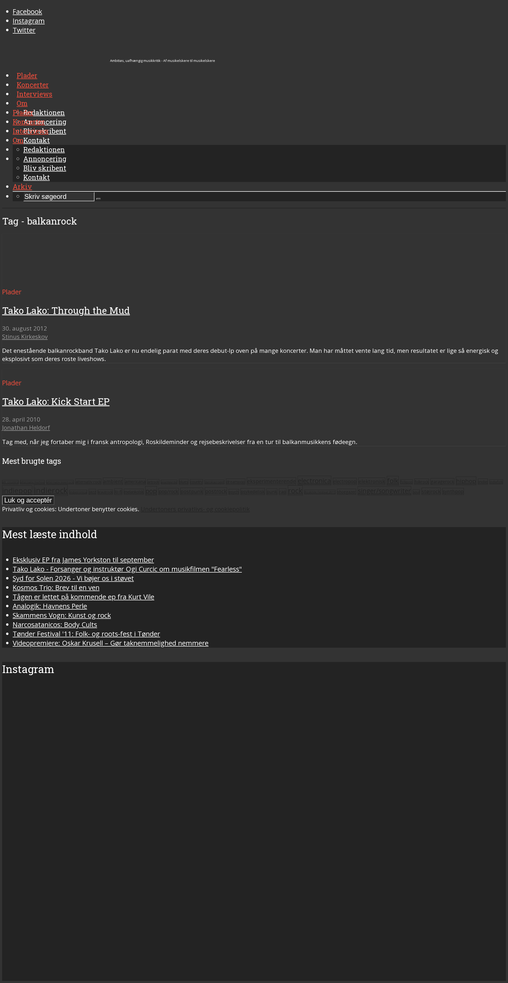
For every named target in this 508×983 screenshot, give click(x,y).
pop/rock (168, 491)
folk (392, 480)
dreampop (235, 481)
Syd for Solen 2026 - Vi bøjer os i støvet (73, 578)
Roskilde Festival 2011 (320, 492)
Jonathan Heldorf (26, 427)
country (196, 481)
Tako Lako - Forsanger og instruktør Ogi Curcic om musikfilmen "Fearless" (127, 569)
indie (483, 481)
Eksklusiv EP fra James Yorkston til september (83, 559)
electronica (314, 480)
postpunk (191, 491)
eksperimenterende (271, 481)
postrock (216, 491)
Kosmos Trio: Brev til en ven (56, 587)
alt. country (10, 482)
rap (282, 492)
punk (272, 492)
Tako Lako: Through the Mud (66, 310)
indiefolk (496, 482)
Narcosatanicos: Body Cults (55, 624)
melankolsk (133, 491)
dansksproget (214, 482)
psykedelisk (253, 491)
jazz (92, 491)
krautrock (105, 492)
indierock (50, 490)
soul (416, 492)
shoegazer (346, 491)
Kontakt (36, 177)
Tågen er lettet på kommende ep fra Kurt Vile (83, 596)
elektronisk (372, 481)
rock (295, 490)
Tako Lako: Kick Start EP (56, 401)
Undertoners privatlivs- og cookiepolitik (195, 509)
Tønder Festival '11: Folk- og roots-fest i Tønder (86, 633)
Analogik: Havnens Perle (50, 606)
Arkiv (22, 186)
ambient (113, 481)
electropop (344, 481)
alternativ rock (88, 481)
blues (183, 481)
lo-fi (118, 492)
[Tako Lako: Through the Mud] (41, 282)
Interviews (30, 130)
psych (234, 491)
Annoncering (44, 158)
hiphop (466, 481)
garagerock (442, 481)
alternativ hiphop (32, 482)
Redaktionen (44, 149)
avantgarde (169, 482)
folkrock (422, 481)
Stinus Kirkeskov (25, 336)
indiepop (17, 490)
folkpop (406, 482)
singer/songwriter (384, 490)
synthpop (453, 491)
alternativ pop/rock (60, 482)
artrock (153, 481)
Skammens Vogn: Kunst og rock (62, 615)
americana (135, 481)
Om (18, 140)
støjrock (431, 491)
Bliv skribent (44, 167)
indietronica (78, 492)
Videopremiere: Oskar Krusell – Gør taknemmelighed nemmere (110, 643)
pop (151, 490)
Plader (23, 112)
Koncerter (29, 121)
